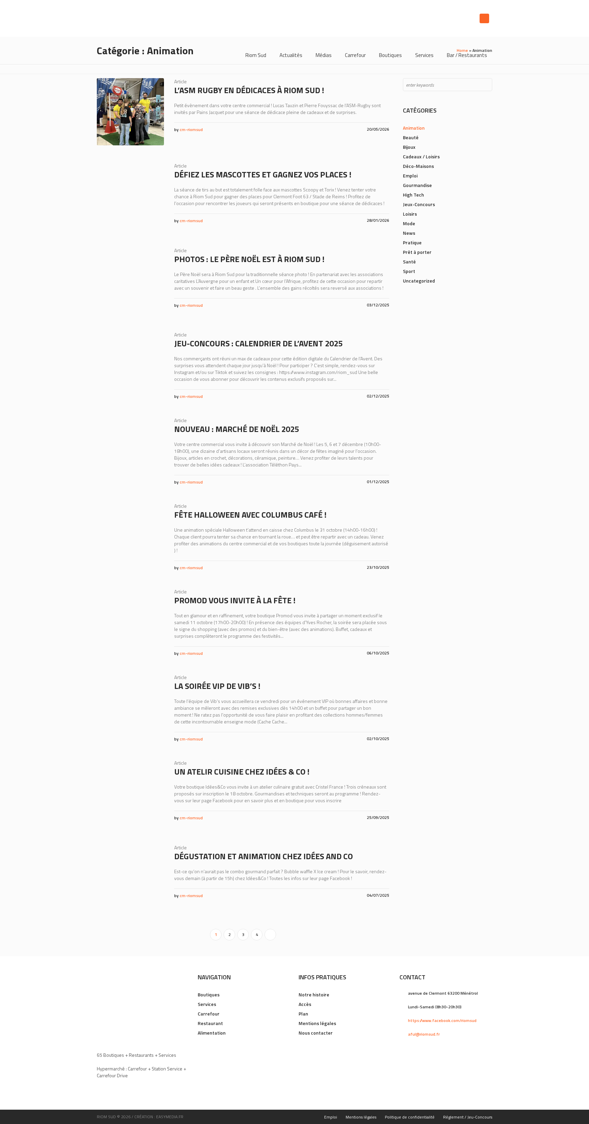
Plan (303, 1013)
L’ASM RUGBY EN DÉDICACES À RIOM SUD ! (249, 90)
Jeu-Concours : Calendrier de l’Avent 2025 (258, 343)
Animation (414, 127)
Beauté (411, 137)
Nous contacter (316, 1032)
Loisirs (410, 213)
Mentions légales (317, 1023)
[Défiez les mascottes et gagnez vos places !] (130, 196)
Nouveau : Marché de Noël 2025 (236, 429)
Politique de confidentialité (410, 1117)
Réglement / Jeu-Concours (467, 1117)
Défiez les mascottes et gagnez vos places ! (262, 174)
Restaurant (210, 1023)
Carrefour (209, 1013)
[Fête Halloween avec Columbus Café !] (130, 536)
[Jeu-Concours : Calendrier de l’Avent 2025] (130, 365)
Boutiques (209, 994)
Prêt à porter (417, 252)
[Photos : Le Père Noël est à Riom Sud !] (130, 280)
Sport (409, 271)
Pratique (412, 242)
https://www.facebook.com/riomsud (442, 1020)
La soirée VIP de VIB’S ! (217, 686)
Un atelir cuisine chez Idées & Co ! (241, 771)
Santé (409, 261)
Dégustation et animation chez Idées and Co (263, 856)
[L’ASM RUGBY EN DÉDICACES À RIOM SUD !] (130, 111)
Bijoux (409, 146)
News (409, 232)
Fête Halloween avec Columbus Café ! (250, 514)
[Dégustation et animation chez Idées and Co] (130, 877)
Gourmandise (417, 185)
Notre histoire (314, 994)
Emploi (410, 175)
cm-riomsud (191, 129)
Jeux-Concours (419, 204)
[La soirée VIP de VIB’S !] (130, 707)
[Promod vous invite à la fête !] (130, 621)
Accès (305, 1004)
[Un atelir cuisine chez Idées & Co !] (130, 793)
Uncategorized (419, 280)
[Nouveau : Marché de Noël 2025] (130, 450)
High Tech (413, 194)
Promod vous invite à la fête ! (235, 600)
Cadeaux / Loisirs (421, 156)
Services (207, 1004)
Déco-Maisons (418, 166)
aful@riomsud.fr (424, 1034)
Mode (409, 223)
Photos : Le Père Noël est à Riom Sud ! (249, 259)
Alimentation (212, 1032)
